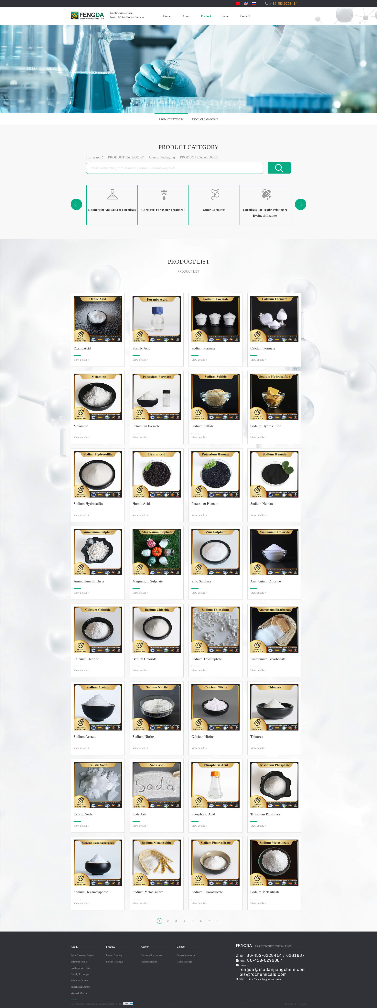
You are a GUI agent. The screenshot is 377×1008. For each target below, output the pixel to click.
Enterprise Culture (79, 980)
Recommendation (149, 962)
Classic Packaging (162, 157)
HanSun (302, 1004)
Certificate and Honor (81, 968)
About (186, 16)
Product (206, 16)
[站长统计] (128, 1004)
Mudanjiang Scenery (80, 987)
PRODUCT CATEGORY (171, 119)
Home (167, 16)
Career (225, 16)
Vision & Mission (79, 993)
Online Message (184, 962)
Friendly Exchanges (80, 974)
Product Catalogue (114, 962)
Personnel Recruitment (151, 955)
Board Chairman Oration (82, 955)
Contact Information (186, 955)
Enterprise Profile (79, 962)
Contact (245, 16)
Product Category (114, 955)
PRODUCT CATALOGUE (205, 119)
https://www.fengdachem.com (264, 979)
